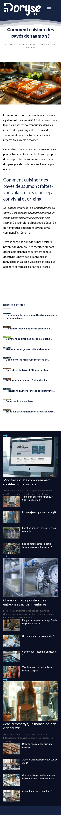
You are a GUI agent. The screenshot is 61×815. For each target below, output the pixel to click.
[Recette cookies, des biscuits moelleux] (11, 748)
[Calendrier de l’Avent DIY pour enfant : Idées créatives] (7, 368)
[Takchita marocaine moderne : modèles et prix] (11, 672)
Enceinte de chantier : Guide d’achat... (28, 380)
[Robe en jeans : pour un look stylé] (11, 517)
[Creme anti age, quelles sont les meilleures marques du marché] (11, 780)
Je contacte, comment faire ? (37, 791)
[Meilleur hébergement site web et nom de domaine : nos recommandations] (7, 347)
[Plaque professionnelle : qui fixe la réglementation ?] (11, 625)
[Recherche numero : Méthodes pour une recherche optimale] (7, 389)
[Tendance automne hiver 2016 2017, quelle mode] (11, 501)
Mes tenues (19, 44)
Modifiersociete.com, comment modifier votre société (27, 482)
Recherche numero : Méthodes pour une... (30, 390)
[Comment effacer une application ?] (11, 656)
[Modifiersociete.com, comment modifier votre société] (30, 457)
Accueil (8, 44)
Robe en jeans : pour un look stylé (39, 512)
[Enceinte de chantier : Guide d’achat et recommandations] (7, 379)
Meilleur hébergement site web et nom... (29, 349)
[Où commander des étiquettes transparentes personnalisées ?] (7, 313)
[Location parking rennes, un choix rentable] (11, 532)
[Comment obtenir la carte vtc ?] (11, 641)
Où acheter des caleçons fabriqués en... (29, 328)
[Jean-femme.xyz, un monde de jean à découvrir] (30, 701)
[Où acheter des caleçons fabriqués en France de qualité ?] (7, 327)
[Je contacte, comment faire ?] (11, 795)
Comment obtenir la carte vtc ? (38, 636)
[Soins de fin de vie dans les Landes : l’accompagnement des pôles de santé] (7, 399)
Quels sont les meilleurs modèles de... (28, 359)
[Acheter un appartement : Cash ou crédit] (11, 764)
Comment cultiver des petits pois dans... (29, 338)
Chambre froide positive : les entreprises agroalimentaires (25, 602)
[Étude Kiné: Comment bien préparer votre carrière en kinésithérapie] (7, 410)
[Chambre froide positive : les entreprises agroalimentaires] (30, 577)
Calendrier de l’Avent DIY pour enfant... (28, 370)
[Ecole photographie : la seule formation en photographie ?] (11, 548)
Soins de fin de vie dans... (20, 401)
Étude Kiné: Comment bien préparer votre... (30, 411)
